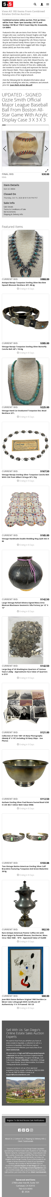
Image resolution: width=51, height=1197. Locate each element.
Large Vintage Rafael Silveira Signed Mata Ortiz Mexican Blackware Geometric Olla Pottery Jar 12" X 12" (25, 605)
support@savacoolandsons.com (18, 1075)
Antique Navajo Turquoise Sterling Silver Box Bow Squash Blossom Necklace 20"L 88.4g (24, 283)
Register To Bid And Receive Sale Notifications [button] (25, 1120)
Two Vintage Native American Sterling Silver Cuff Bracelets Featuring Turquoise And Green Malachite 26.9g (25, 868)
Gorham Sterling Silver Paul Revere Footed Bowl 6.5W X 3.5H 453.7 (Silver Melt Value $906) (25, 803)
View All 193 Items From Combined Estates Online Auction (23, 13)
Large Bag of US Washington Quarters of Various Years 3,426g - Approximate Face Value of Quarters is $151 (24, 671)
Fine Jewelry (19, 1058)
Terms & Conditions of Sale (15, 209)
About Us (9, 1138)
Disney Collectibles (22, 1060)
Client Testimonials (25, 1141)
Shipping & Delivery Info (13, 214)
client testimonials (12, 1050)
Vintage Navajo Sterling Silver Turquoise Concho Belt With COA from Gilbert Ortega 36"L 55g (25, 475)
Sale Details (8, 207)
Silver (12, 1058)
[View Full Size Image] (46, 170)
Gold (8, 1058)
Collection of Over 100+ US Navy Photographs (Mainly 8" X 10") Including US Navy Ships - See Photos (22, 738)
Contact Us (18, 1138)
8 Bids (4, 177)
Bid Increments (10, 212)
